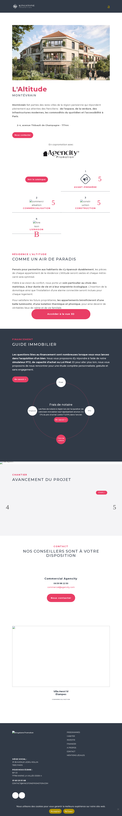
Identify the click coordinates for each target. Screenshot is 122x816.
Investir (71, 740)
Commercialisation (61, 699)
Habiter (71, 736)
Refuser (69, 811)
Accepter (55, 811)
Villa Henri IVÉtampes (61, 693)
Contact (71, 751)
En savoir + (60, 420)
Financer (71, 744)
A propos (71, 748)
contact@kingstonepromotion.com (30, 783)
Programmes (73, 732)
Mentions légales (76, 755)
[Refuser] (118, 809)
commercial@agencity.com (61, 587)
